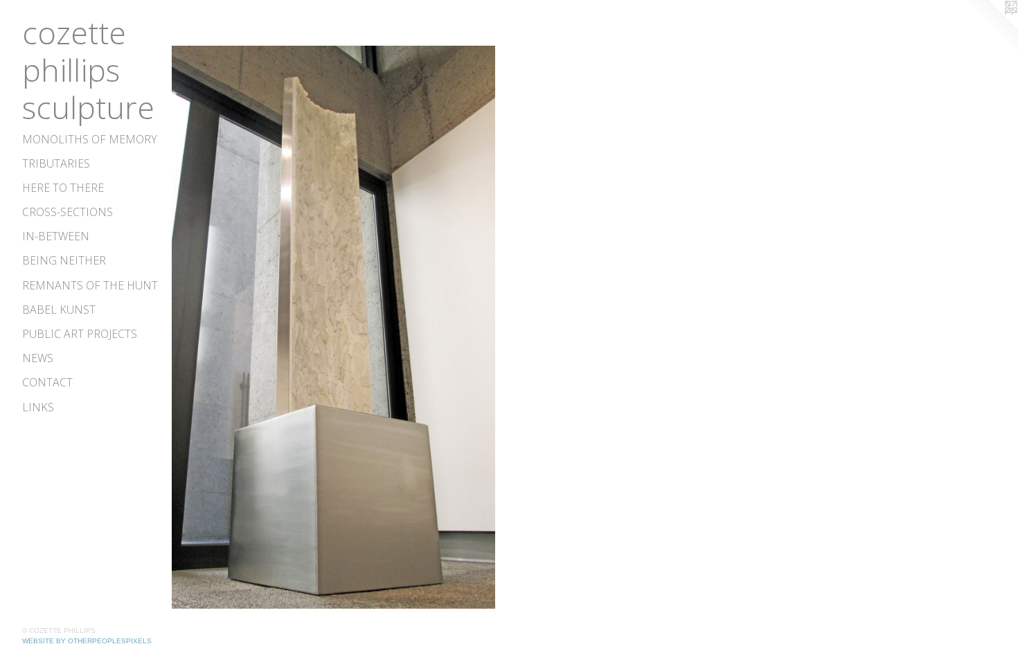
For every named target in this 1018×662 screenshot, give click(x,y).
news (37, 358)
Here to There (63, 187)
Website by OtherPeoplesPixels (87, 641)
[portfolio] (333, 327)
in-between (55, 236)
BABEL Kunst (59, 309)
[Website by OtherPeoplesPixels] (990, 27)
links (38, 407)
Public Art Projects (79, 333)
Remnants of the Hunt (90, 285)
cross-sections (67, 212)
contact (47, 382)
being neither (64, 260)
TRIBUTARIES (56, 163)
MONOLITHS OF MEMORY (89, 139)
